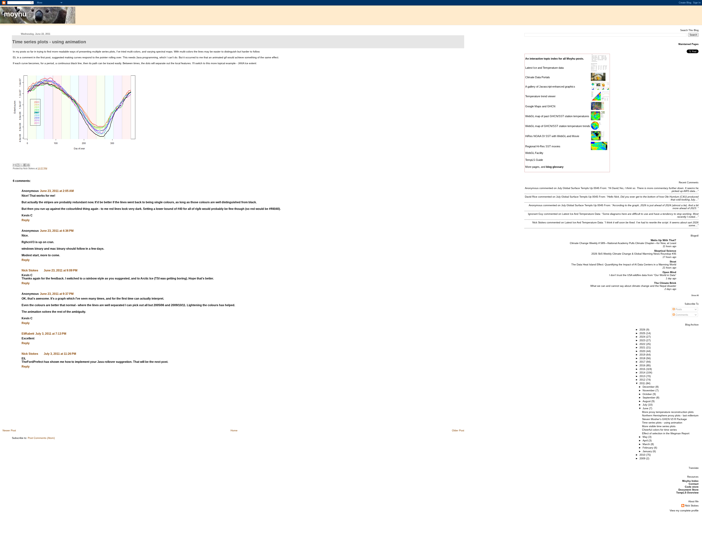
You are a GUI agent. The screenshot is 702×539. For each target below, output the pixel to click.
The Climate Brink (665, 282)
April (645, 440)
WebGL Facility (534, 152)
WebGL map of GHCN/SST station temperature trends (557, 126)
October (648, 394)
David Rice (531, 196)
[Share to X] (21, 165)
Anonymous (532, 188)
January (648, 451)
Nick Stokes (30, 270)
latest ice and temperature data (581, 213)
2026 (642, 329)
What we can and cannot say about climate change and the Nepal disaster (633, 286)
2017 (642, 361)
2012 (642, 379)
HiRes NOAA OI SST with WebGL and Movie (552, 136)
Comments (681, 314)
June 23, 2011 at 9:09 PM (60, 270)
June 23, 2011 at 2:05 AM (57, 190)
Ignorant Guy (535, 213)
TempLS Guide (534, 159)
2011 (642, 383)
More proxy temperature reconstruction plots (668, 412)
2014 (642, 372)
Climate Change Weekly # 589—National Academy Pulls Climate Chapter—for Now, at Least (623, 243)
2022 (642, 344)
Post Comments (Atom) (41, 437)
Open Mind (669, 272)
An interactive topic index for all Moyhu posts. (554, 58)
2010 (642, 454)
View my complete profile (684, 510)
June (646, 408)
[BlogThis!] (18, 165)
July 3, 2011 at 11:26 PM (60, 353)
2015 (642, 369)
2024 (642, 336)
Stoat (673, 261)
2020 (642, 351)
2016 (642, 365)
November (649, 390)
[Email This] (14, 165)
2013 (642, 376)
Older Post (458, 430)
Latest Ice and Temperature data (544, 67)
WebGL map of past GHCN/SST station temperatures (557, 116)
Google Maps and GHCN (540, 106)
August (647, 401)
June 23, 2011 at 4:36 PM (56, 230)
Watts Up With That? (663, 240)
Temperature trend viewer (540, 96)
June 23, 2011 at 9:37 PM (56, 293)
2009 (642, 458)
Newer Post (9, 430)
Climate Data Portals (537, 77)
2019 (642, 354)
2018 (642, 358)
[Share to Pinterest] (28, 165)
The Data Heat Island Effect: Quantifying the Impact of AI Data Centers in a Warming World (623, 264)
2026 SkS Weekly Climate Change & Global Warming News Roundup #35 (633, 253)
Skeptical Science (665, 250)
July (645, 404)
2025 (642, 333)
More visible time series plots (658, 426)
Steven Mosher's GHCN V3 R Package (664, 419)
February (648, 447)
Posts (678, 309)
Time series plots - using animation (662, 422)
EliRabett (28, 333)
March (647, 444)
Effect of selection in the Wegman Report (665, 433)
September (649, 397)
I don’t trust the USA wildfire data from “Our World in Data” (642, 275)
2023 (642, 340)
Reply (26, 220)
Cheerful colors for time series (659, 429)
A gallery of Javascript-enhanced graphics (550, 86)
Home (234, 430)
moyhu (15, 14)
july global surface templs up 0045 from (581, 188)
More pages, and (544, 166)
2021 (642, 347)
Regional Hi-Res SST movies (542, 146)
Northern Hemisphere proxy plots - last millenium (670, 415)
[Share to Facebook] (25, 165)
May (645, 436)
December (649, 386)
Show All (695, 295)
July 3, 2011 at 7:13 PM (50, 333)
